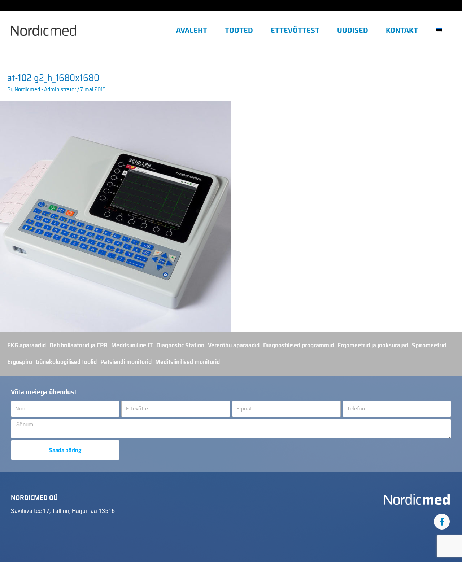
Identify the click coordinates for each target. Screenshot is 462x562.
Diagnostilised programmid (298, 345)
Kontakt (402, 30)
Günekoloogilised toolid (66, 362)
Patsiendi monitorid (126, 362)
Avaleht (191, 30)
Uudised (352, 30)
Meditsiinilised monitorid (187, 362)
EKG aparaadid (26, 345)
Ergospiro (19, 362)
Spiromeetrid (429, 345)
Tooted (239, 30)
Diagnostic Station (180, 345)
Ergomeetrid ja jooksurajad (372, 345)
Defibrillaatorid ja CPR (78, 345)
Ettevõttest (295, 30)
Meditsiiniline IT (132, 345)
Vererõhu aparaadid (234, 345)
